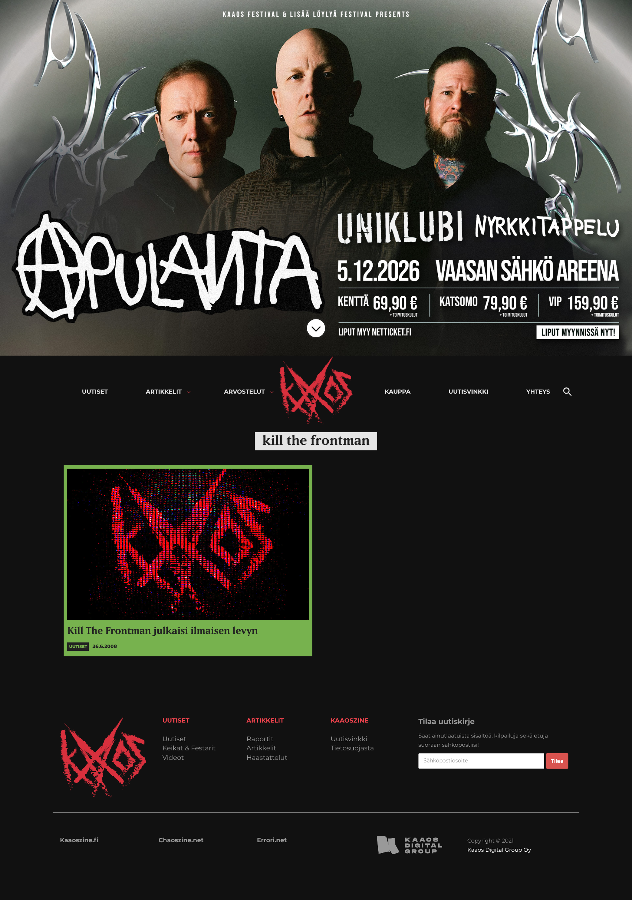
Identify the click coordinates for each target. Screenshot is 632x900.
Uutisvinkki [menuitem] (468, 392)
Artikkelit (261, 748)
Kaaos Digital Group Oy (499, 849)
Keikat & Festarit (189, 748)
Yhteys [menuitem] (538, 392)
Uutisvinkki (349, 739)
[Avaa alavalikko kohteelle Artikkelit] (189, 392)
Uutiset (174, 739)
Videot (173, 758)
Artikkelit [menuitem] (164, 392)
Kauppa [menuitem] (398, 392)
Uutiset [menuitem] (95, 392)
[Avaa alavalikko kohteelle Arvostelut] (272, 392)
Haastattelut (267, 758)
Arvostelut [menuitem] (244, 392)
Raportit (260, 739)
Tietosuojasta (352, 748)
